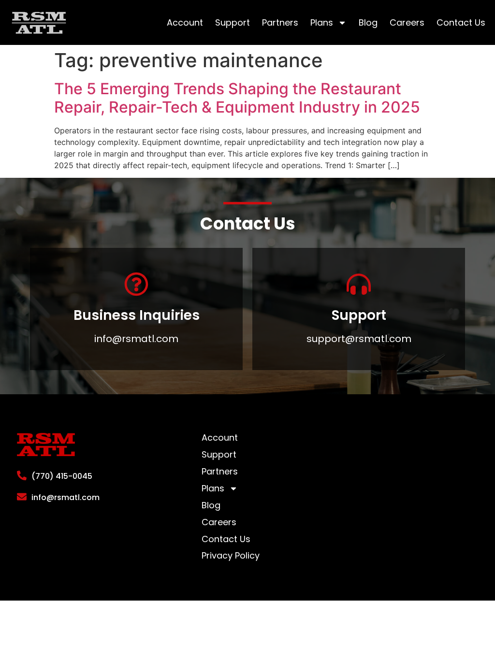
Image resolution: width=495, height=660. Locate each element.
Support (232, 23)
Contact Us (461, 23)
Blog (368, 23)
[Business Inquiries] (136, 284)
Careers (407, 23)
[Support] (359, 284)
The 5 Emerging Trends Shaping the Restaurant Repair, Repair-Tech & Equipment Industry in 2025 (237, 97)
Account (185, 23)
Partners (280, 23)
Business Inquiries (136, 315)
